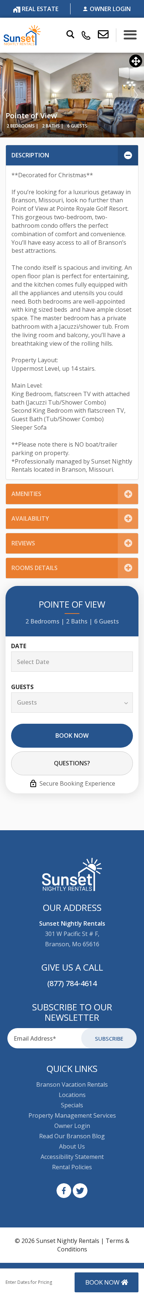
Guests (22, 687)
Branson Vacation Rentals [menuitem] (72, 1084)
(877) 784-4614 (72, 983)
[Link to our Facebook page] (63, 1190)
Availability (30, 518)
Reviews (23, 543)
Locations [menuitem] (72, 1095)
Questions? (72, 763)
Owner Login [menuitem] (72, 1126)
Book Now (72, 735)
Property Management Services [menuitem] (72, 1115)
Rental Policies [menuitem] (72, 1167)
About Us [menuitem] (72, 1146)
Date (18, 646)
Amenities (26, 494)
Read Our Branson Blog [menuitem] (72, 1136)
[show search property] (70, 35)
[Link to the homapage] (72, 874)
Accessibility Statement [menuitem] (72, 1157)
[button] (107, 35)
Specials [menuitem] (72, 1105)
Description (30, 155)
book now (103, 1282)
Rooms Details (34, 568)
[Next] (135, 95)
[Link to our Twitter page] (80, 1190)
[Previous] (4, 95)
